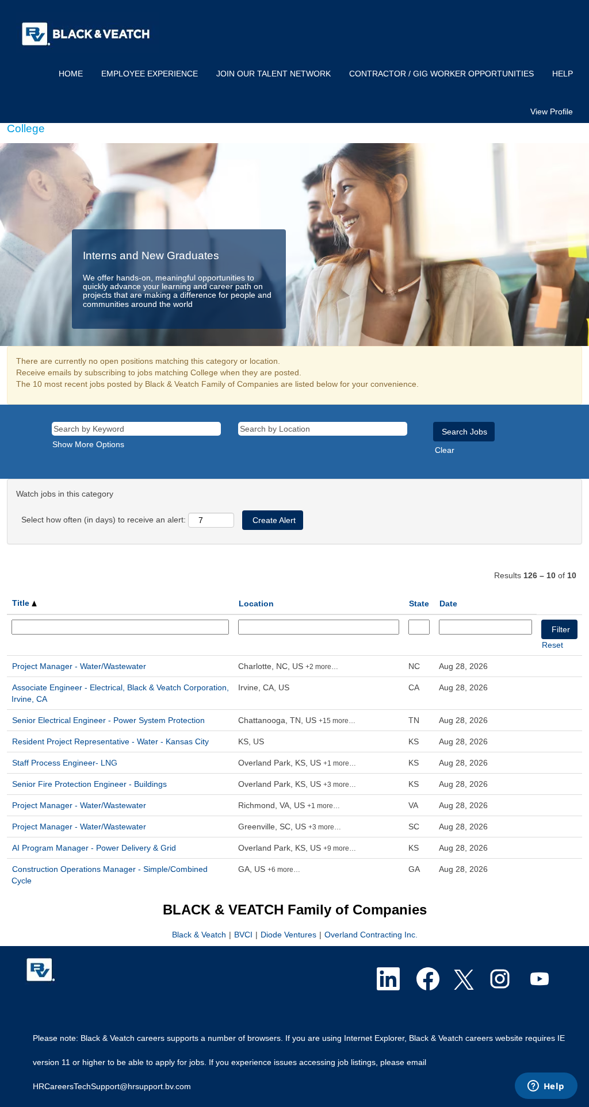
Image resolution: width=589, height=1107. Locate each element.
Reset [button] (552, 644)
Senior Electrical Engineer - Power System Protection (108, 720)
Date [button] (448, 603)
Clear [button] (444, 450)
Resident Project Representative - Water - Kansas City (110, 741)
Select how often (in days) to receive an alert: (103, 519)
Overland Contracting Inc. (371, 934)
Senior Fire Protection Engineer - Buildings (89, 784)
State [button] (419, 603)
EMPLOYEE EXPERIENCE (149, 73)
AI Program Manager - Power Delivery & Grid (94, 847)
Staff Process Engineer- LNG (64, 762)
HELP (562, 73)
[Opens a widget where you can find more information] (545, 1087)
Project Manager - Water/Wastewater (79, 666)
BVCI (243, 934)
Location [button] (256, 603)
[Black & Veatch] (87, 32)
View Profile (551, 111)
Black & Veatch (200, 934)
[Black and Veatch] (40, 970)
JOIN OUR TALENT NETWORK (273, 73)
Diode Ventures (288, 934)
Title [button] (22, 603)
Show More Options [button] (88, 444)
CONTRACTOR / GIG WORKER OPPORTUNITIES (441, 73)
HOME (71, 73)
